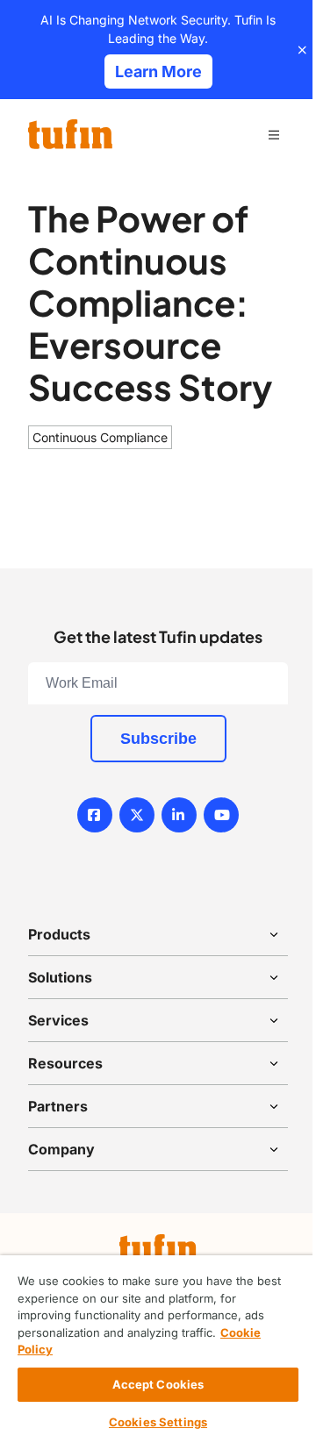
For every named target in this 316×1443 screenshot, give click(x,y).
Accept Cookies (158, 1384)
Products (59, 934)
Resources (65, 1063)
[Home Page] (70, 134)
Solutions (60, 977)
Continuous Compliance (100, 437)
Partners (58, 1106)
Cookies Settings (158, 1422)
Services (58, 1020)
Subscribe (158, 738)
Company (61, 1149)
